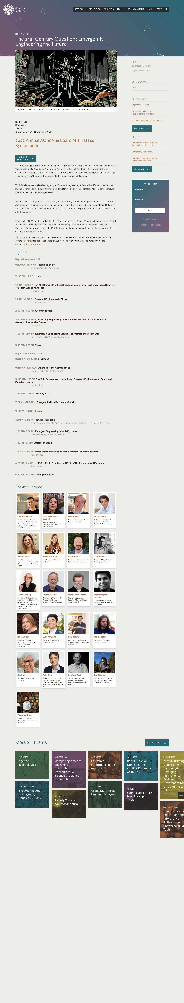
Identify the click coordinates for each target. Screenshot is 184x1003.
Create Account (150, 219)
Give (150, 9)
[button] (79, 9)
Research (79, 9)
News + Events (93, 9)
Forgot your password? (150, 224)
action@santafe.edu (33, 244)
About (159, 9)
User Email (139, 190)
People (120, 9)
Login (150, 210)
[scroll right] (181, 795)
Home (18, 34)
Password (139, 199)
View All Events (153, 743)
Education (109, 9)
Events (25, 34)
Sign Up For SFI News (141, 70)
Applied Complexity (136, 9)
